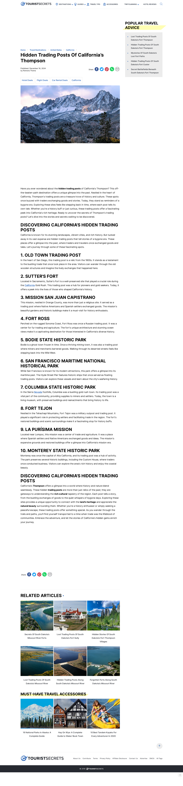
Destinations (65, 4)
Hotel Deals (27, 80)
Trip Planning (130, 4)
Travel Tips (95, 4)
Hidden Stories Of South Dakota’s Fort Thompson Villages (103, 638)
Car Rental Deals (60, 80)
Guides (80, 4)
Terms (95, 758)
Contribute (87, 758)
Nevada (38, 392)
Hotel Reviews (149, 4)
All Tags (159, 758)
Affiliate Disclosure (119, 758)
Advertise (143, 758)
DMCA (152, 758)
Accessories (112, 4)
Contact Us (133, 758)
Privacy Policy (105, 758)
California (76, 80)
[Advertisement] (39, 29)
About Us (76, 758)
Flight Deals (42, 80)
